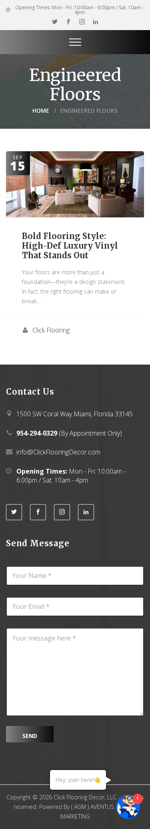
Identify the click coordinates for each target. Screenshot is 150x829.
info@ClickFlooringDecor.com (58, 452)
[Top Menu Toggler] (75, 42)
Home (40, 110)
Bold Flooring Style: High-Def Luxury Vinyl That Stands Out (70, 245)
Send (29, 736)
